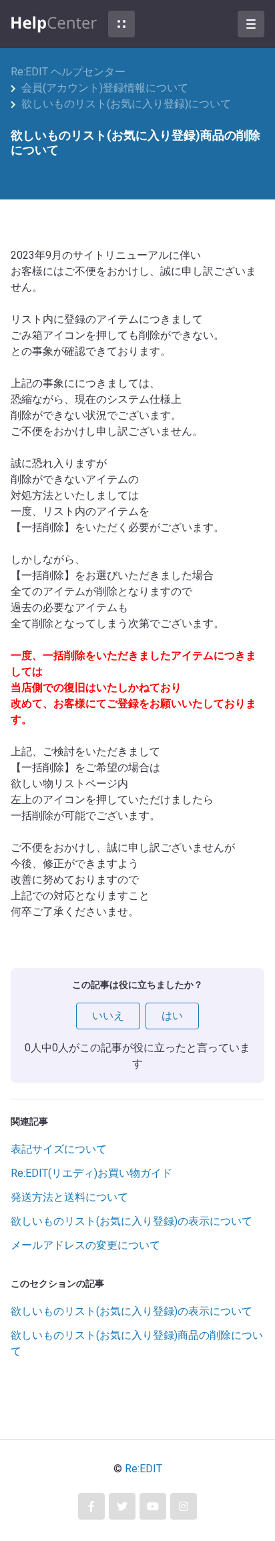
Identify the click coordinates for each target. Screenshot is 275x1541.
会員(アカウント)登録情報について (104, 87)
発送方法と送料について (69, 1197)
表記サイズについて (59, 1149)
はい (172, 1015)
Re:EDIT (143, 1468)
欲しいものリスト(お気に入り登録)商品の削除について (137, 1343)
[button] (121, 24)
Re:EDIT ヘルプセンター (68, 71)
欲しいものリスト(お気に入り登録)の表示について (131, 1221)
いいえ (108, 1015)
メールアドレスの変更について (85, 1245)
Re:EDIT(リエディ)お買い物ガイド (91, 1173)
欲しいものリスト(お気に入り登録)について (126, 103)
